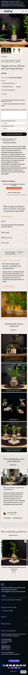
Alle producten (13, 535)
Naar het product (8, 286)
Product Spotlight (10, 252)
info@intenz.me (5, 645)
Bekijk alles (13, 464)
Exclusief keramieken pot (8, 90)
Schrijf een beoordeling (14, 188)
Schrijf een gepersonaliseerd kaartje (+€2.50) (13, 104)
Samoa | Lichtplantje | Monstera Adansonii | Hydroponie (14, 568)
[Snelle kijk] (25, 541)
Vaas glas (18, 86)
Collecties (20, 252)
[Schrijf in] (25, 596)
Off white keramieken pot (8, 83)
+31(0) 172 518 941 (5, 647)
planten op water (17, 518)
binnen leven (7, 518)
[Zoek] (23, 11)
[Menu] (2, 11)
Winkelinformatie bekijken (9, 142)
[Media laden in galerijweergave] (3, 50)
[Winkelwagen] (26, 11)
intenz (15, 671)
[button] (5, 77)
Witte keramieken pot (7, 86)
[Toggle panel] (26, 221)
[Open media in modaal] (26, 16)
